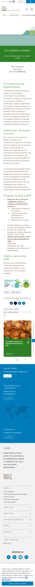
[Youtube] (20, 557)
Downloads (17, 513)
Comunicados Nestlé (10, 502)
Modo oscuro (5, 1)
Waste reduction (15, 292)
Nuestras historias (9, 497)
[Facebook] (15, 557)
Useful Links (17, 507)
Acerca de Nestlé (9, 491)
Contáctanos (30, 1)
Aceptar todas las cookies (17, 583)
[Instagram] (26, 557)
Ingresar (7, 376)
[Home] (11, 8)
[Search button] (28, 9)
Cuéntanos (8, 398)
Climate (6, 292)
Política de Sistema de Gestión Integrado (15, 494)
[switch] (13, 2)
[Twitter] (9, 557)
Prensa (17, 525)
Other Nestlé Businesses (17, 519)
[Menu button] (31, 9)
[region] (17, 575)
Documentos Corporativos (11, 499)
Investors (17, 531)
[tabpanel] (17, 338)
